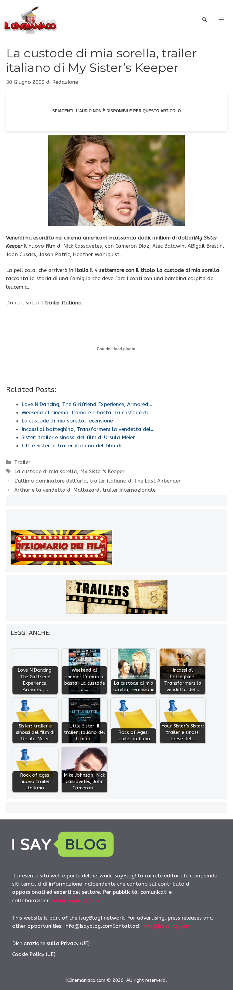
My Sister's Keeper (102, 471)
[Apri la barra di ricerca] (204, 19)
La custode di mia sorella (45, 471)
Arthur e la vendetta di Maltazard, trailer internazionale (85, 490)
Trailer (22, 462)
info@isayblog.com (75, 900)
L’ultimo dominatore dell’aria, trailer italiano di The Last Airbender (97, 481)
